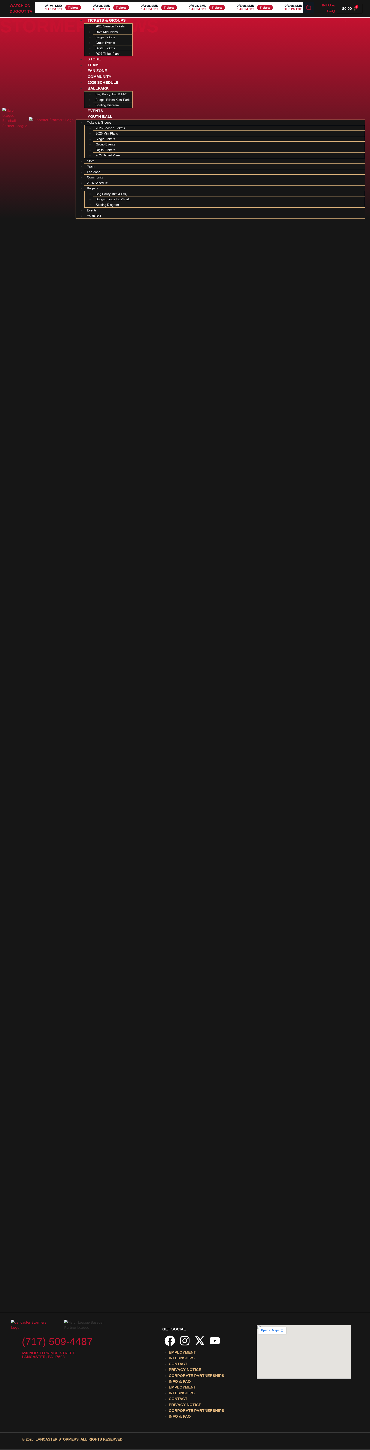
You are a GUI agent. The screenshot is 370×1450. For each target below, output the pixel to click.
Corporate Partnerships (196, 1376)
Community (99, 77)
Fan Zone (97, 71)
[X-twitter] (199, 1340)
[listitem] (59, 7)
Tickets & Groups (107, 20)
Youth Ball (100, 116)
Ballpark (98, 88)
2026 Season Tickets (110, 26)
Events (95, 111)
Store (94, 59)
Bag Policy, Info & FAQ (111, 94)
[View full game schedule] (308, 7)
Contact (178, 1364)
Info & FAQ (180, 1381)
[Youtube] (214, 1340)
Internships (182, 1358)
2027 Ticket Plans (107, 53)
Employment (182, 1352)
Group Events (105, 43)
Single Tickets (105, 37)
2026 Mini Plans (106, 32)
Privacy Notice (185, 1370)
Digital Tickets (105, 48)
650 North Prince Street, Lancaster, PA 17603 (49, 1355)
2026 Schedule (103, 82)
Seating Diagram (107, 105)
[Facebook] (169, 1340)
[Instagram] (184, 1340)
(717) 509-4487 (57, 1341)
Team (93, 65)
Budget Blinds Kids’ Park (112, 100)
